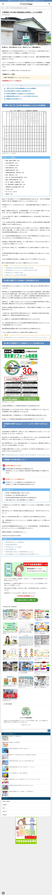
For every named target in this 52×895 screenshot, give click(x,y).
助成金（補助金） (7, 801)
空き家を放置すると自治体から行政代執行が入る (17, 91)
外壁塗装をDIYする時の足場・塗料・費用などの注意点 (20, 267)
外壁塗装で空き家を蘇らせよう (13, 98)
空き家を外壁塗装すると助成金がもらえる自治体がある (19, 93)
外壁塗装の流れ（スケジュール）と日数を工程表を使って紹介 (22, 270)
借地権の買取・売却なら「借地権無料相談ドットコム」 (20, 551)
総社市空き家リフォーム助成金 (14, 546)
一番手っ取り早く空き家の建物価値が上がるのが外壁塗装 (20, 88)
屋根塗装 (5, 814)
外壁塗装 (5, 804)
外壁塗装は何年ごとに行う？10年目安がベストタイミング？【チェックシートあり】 (25, 337)
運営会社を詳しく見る (26, 724)
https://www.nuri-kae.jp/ (24, 77)
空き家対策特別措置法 (11, 544)
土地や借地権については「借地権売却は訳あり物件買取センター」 (23, 554)
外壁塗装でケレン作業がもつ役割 (14, 272)
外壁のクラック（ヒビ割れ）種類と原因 (16, 275)
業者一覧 (5, 811)
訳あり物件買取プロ (11, 549)
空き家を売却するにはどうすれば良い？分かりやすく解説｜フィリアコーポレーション (27, 454)
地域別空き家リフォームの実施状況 (15, 542)
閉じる (21, 85)
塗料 (4, 808)
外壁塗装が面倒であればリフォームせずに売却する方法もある (21, 96)
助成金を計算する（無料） (25, 600)
